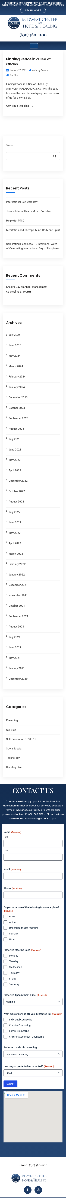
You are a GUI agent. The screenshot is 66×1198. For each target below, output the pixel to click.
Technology (13, 757)
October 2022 (17, 491)
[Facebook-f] (28, 1190)
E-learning (12, 720)
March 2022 (16, 553)
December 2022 (18, 480)
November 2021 (18, 595)
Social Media (13, 748)
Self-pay (13, 933)
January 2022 (17, 574)
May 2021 (15, 658)
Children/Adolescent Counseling (26, 1036)
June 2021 (15, 647)
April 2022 (15, 543)
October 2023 (17, 408)
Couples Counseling (20, 1025)
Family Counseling (19, 1031)
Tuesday (13, 961)
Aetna (12, 922)
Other (12, 939)
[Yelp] (38, 1190)
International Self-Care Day (21, 202)
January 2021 (17, 668)
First (6, 837)
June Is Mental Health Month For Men (28, 211)
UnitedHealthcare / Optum (23, 927)
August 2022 (16, 501)
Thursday (14, 973)
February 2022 (17, 564)
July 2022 (14, 512)
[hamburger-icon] (34, 45)
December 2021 (18, 585)
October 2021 (17, 605)
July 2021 (14, 637)
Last (6, 850)
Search (10, 145)
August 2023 (16, 428)
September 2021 (18, 616)
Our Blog (14, 75)
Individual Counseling (20, 1019)
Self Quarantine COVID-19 (21, 739)
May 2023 (15, 460)
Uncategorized (14, 767)
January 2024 (17, 387)
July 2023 (14, 439)
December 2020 (18, 678)
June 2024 (15, 345)
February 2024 (17, 376)
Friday (12, 978)
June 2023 (15, 449)
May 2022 (15, 533)
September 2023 (18, 418)
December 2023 (18, 397)
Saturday (14, 984)
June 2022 (15, 522)
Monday (13, 955)
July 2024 (14, 335)
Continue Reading (17, 106)
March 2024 (16, 366)
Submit (10, 1083)
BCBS (12, 916)
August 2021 (16, 626)
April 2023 (15, 470)
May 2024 (15, 355)
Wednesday (15, 967)
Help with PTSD (15, 220)
